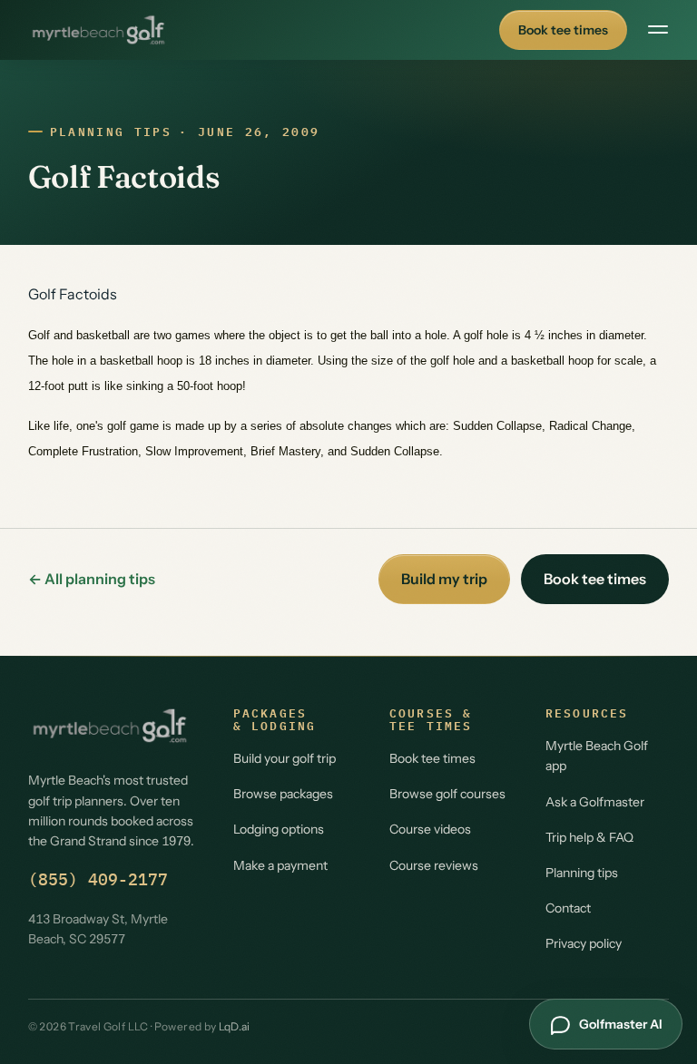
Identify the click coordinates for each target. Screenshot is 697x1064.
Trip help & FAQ (589, 837)
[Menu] (658, 30)
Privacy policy (583, 943)
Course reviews (433, 865)
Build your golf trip (284, 758)
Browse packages (283, 794)
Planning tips (111, 132)
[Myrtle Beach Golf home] (98, 30)
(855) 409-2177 (98, 879)
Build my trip (444, 579)
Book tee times (563, 30)
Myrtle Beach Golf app (596, 755)
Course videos (430, 829)
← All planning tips (91, 579)
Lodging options (278, 829)
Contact (568, 908)
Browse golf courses (447, 794)
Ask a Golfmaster (594, 802)
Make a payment (280, 865)
